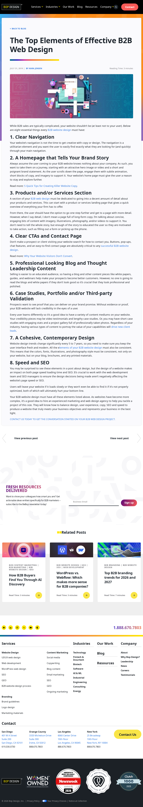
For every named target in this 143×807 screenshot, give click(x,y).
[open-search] (116, 7)
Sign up (129, 502)
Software (78, 668)
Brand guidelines (11, 701)
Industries (52, 6)
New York (92, 731)
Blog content (53, 668)
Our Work (68, 6)
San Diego (7, 731)
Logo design (8, 707)
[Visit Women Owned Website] (38, 781)
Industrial (78, 677)
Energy (77, 691)
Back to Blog (19, 28)
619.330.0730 (8, 746)
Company (105, 6)
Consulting (79, 686)
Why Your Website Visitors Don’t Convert (48, 256)
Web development (11, 663)
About (124, 652)
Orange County (37, 731)
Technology (79, 652)
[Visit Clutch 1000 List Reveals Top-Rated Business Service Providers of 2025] (128, 781)
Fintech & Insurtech (78, 658)
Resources (91, 6)
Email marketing (55, 674)
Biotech (77, 664)
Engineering (80, 682)
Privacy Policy (33, 801)
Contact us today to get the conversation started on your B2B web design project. (62, 419)
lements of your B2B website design (80, 347)
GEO (4, 680)
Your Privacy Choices (56, 801)
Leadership (127, 661)
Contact (129, 7)
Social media (53, 657)
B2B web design (40, 198)
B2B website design (59, 130)
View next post (119, 438)
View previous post (26, 438)
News (124, 666)
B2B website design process (16, 685)
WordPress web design (14, 668)
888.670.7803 (36, 746)
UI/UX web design (11, 657)
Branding (7, 696)
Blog (80, 6)
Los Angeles (64, 731)
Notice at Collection (78, 801)
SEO (4, 674)
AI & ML (77, 673)
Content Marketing (57, 652)
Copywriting (53, 663)
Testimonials (128, 675)
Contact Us (127, 734)
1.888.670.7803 (127, 627)
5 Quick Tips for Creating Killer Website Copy (50, 186)
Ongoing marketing (57, 691)
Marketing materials (12, 713)
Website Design (10, 652)
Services (36, 6)
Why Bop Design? (130, 657)
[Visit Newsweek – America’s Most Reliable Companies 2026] (68, 781)
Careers (125, 670)
